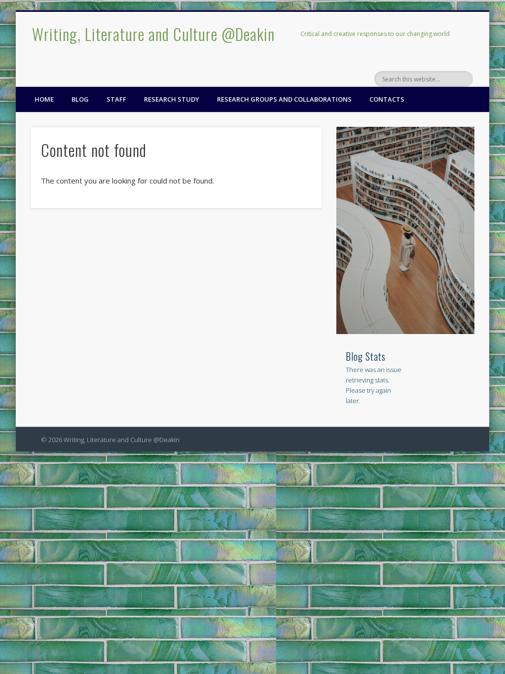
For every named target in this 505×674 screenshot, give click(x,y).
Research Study (171, 99)
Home (44, 99)
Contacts (386, 99)
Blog (80, 99)
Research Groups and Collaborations (284, 99)
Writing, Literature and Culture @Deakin (153, 33)
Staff (116, 99)
